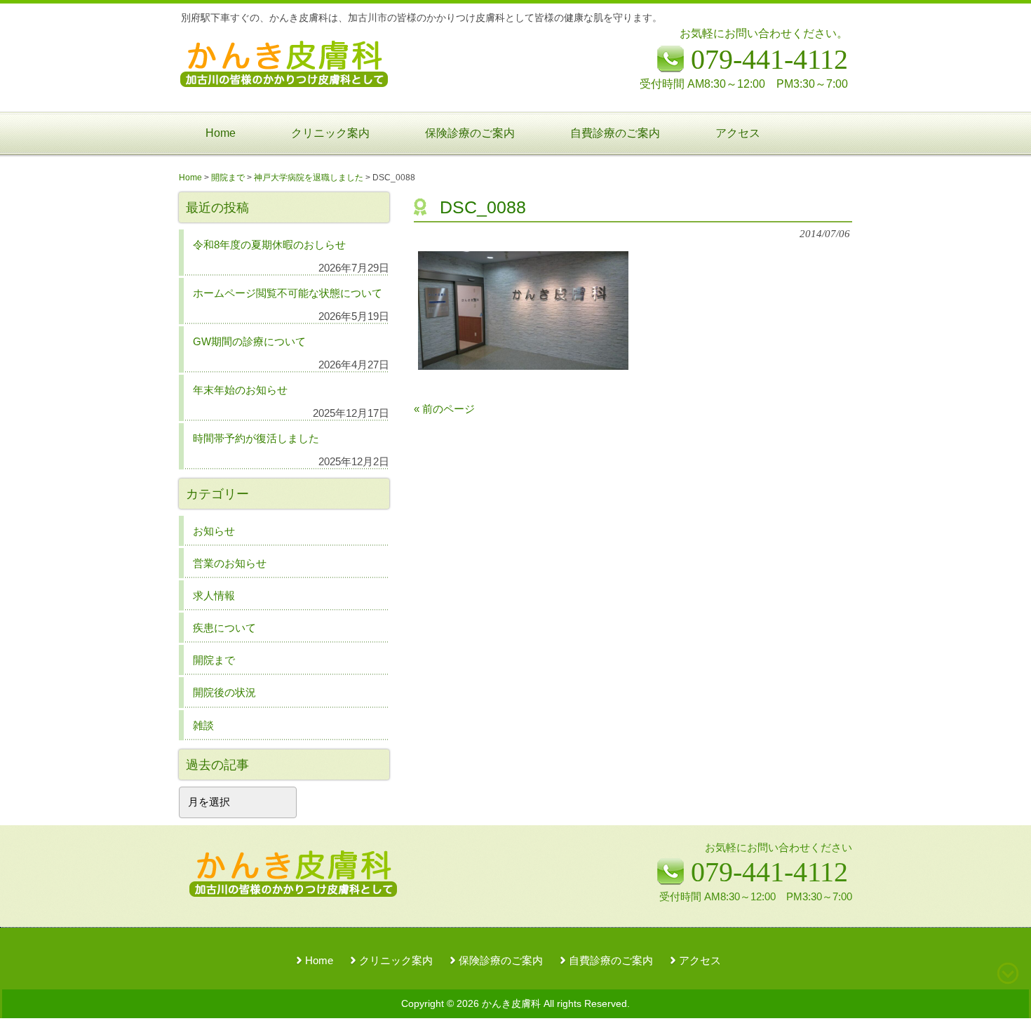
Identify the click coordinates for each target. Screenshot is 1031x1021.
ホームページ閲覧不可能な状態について (287, 293)
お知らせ (214, 531)
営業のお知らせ (230, 563)
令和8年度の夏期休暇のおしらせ (269, 245)
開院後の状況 (224, 692)
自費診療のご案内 (611, 960)
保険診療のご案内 (501, 960)
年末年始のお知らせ (240, 390)
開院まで (214, 660)
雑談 (203, 725)
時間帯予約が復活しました (256, 438)
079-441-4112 (769, 872)
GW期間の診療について (249, 341)
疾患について (224, 628)
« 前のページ (444, 409)
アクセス (700, 960)
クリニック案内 (396, 960)
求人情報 (214, 595)
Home (319, 960)
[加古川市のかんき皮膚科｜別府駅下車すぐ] (284, 81)
